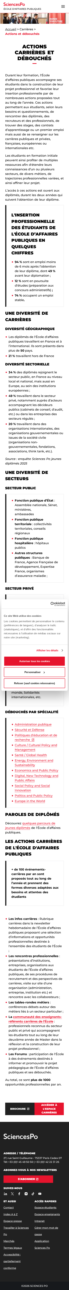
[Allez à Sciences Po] (21, 1138)
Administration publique (33, 724)
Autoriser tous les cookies (34, 661)
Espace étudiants (45, 1207)
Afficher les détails (47, 650)
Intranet (39, 1221)
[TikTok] (33, 1194)
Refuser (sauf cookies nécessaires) (34, 683)
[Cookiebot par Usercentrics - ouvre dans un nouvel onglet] (50, 604)
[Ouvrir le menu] (62, 6)
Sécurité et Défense (29, 730)
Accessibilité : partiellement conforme (12, 1261)
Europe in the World (30, 801)
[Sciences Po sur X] (12, 1194)
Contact (9, 1207)
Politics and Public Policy (34, 796)
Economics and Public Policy (36, 770)
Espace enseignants (47, 1214)
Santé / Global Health (31, 755)
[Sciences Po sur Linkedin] (6, 1194)
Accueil (10, 29)
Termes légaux (13, 1247)
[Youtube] (40, 1194)
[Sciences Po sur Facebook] (19, 1194)
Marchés (9, 1241)
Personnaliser (32, 672)
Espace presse (13, 1221)
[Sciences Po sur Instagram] (26, 1194)
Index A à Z (11, 1214)
